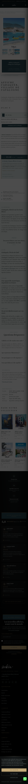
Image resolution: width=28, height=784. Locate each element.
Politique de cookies (5, 781)
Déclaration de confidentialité (16, 781)
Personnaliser (14, 777)
